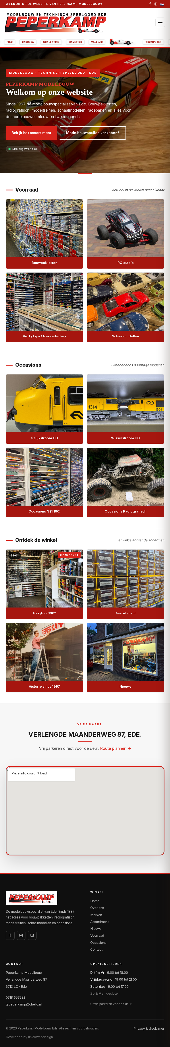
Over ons (97, 908)
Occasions (98, 942)
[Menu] (160, 22)
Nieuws (96, 928)
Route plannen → (115, 748)
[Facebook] (150, 4)
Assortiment (99, 922)
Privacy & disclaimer (148, 1028)
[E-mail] (32, 935)
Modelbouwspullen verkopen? (92, 133)
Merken (96, 915)
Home (95, 901)
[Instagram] (155, 4)
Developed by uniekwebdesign (29, 1037)
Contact (96, 949)
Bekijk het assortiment (31, 133)
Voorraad (97, 935)
